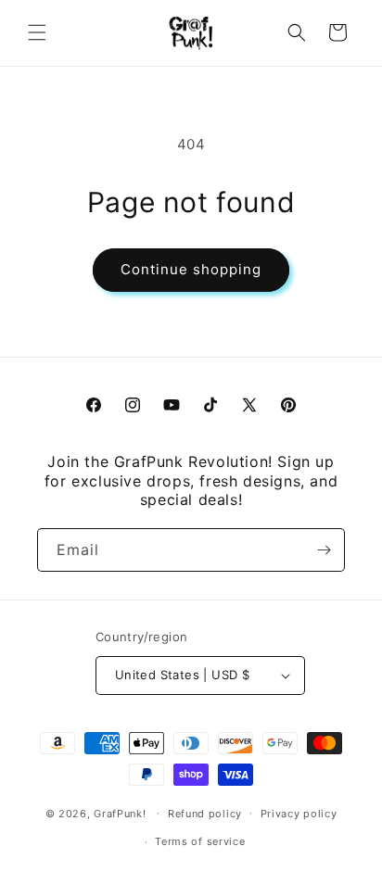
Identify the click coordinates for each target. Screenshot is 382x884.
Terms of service (200, 841)
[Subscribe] (323, 550)
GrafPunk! (120, 812)
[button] (37, 32)
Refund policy (205, 813)
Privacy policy (299, 813)
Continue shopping (191, 269)
